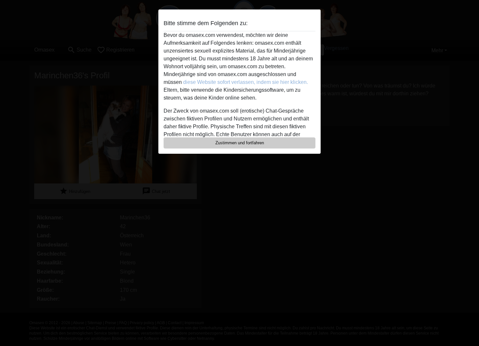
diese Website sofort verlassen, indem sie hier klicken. (245, 82)
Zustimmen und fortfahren (239, 142)
